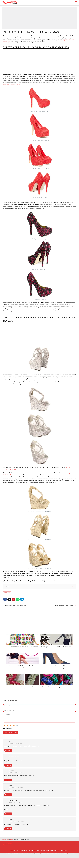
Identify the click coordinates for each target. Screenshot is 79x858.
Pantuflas (18, 850)
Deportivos (57, 850)
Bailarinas (12, 850)
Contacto (63, 853)
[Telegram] (22, 599)
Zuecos (51, 850)
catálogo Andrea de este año (12, 84)
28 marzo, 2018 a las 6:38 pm (16, 821)
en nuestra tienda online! (41, 853)
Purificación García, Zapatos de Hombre (64, 605)
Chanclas (45, 850)
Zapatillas (40, 850)
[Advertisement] (39, 18)
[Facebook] (5, 599)
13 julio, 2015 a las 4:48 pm (15, 802)
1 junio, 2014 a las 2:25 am (15, 743)
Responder (8, 750)
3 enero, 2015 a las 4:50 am (16, 758)
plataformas (7, 592)
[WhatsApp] (18, 599)
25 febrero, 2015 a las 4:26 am (16, 773)
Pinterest (59, 853)
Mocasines (64, 850)
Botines (34, 850)
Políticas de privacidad (70, 853)
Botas (23, 850)
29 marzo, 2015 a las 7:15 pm (16, 787)
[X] (9, 599)
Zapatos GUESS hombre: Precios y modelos (15, 605)
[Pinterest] (13, 599)
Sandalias (29, 850)
